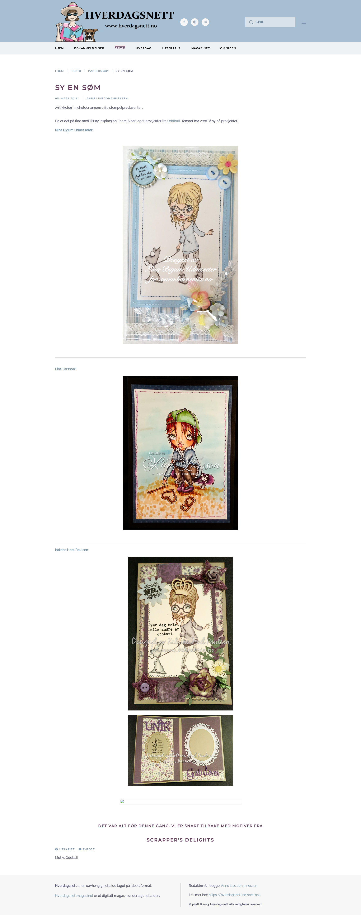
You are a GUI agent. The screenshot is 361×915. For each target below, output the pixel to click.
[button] (304, 22)
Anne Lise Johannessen (239, 886)
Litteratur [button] (171, 48)
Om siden (228, 48)
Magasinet (200, 48)
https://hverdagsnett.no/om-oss (234, 895)
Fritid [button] (120, 48)
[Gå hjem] (114, 22)
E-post (89, 849)
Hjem (59, 48)
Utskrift (67, 849)
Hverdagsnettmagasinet (74, 896)
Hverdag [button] (143, 48)
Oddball (173, 121)
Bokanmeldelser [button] (89, 48)
